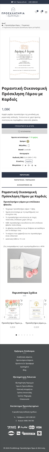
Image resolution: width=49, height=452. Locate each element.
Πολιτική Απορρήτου (24, 389)
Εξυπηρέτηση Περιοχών (24, 383)
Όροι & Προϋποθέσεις (24, 386)
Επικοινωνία (24, 399)
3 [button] (21, 335)
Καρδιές (29, 161)
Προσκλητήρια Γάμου (12, 25)
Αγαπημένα (25, 131)
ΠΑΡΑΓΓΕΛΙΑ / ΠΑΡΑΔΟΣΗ (24, 180)
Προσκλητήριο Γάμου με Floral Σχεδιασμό (12, 323)
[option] (12, 314)
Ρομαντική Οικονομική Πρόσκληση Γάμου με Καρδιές (22, 27)
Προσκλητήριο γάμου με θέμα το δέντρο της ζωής (36, 323)
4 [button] (24, 335)
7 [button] (32, 335)
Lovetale (27, 150)
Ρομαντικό (25, 25)
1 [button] (16, 335)
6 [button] (30, 335)
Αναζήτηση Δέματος (24, 357)
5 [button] (27, 335)
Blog (24, 370)
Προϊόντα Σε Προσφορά (24, 363)
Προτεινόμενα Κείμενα (24, 360)
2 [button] (19, 335)
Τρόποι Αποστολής (24, 392)
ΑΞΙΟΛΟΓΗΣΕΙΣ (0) (24, 185)
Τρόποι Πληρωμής (24, 396)
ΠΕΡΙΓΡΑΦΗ (24, 175)
